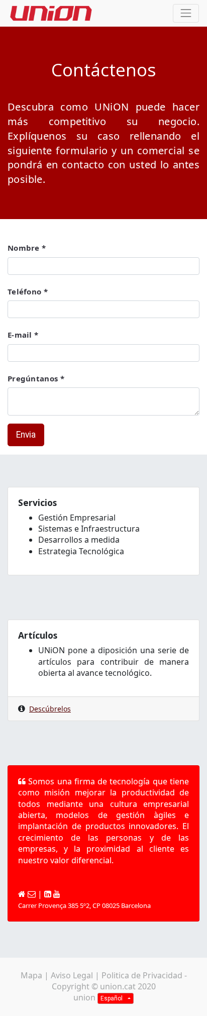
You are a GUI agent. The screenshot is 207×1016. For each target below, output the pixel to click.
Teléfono (24, 291)
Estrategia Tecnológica (81, 551)
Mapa (31, 975)
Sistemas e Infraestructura (89, 528)
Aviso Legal (72, 975)
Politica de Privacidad (141, 975)
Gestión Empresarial (77, 517)
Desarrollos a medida (79, 539)
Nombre (24, 248)
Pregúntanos (33, 378)
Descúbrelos (50, 709)
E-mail (20, 335)
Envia (26, 435)
